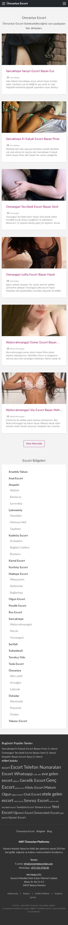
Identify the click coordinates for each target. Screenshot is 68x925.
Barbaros (15, 497)
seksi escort (18, 801)
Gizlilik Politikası (42, 894)
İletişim (26, 894)
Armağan (15, 682)
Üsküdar (14, 695)
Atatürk (14, 490)
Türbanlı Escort (43, 807)
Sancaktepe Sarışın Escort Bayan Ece (30, 71)
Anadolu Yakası (18, 471)
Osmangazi (14, 213)
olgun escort (17, 795)
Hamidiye (16, 515)
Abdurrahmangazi (17, 349)
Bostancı (15, 554)
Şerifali (13, 644)
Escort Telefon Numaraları (36, 767)
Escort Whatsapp (17, 774)
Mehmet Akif (18, 522)
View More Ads (34, 444)
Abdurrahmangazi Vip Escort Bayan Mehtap (35, 410)
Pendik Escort (17, 605)
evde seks (37, 775)
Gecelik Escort (32, 780)
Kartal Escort (17, 560)
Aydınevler (16, 586)
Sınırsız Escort (36, 801)
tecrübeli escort (9, 807)
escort (6, 767)
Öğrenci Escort (23, 813)
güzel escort (20, 788)
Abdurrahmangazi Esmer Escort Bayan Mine (35, 342)
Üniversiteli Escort (46, 813)
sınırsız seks (54, 801)
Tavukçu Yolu (17, 657)
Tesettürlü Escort (25, 807)
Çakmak (15, 689)
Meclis (14, 631)
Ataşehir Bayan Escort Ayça (17, 757)
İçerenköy (16, 503)
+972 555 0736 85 (40, 868)
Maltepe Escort (18, 573)
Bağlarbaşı (16, 592)
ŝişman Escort (17, 817)
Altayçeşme (17, 579)
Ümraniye (15, 670)
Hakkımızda (12, 894)
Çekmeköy (15, 510)
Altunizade (16, 701)
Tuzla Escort (16, 664)
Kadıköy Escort (18, 535)
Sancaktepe (14, 78)
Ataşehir (14, 484)
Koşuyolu (15, 707)
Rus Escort (15, 612)
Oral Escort (32, 794)
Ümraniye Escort (17, 3)
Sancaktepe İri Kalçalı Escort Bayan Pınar (32, 139)
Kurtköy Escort (18, 567)
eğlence (16, 781)
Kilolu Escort (34, 787)
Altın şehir (16, 676)
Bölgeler (40, 831)
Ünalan (14, 714)
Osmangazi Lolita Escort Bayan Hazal (30, 274)
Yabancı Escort (18, 721)
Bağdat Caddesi (19, 547)
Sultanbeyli (16, 650)
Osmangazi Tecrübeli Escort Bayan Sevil (32, 206)
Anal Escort (16, 478)
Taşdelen (15, 528)
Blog (49, 831)
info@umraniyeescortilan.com (38, 864)
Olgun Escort (17, 599)
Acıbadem (16, 541)
